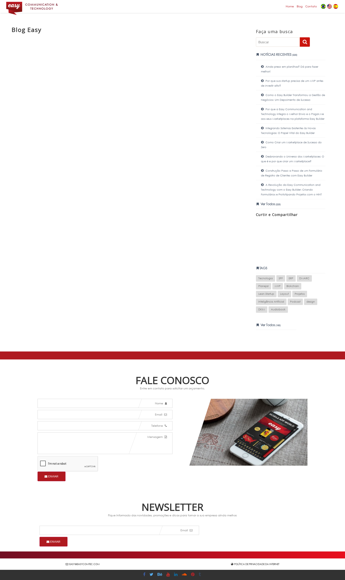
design (310, 301)
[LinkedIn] (176, 575)
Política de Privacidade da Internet (256, 564)
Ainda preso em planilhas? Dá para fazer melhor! (289, 69)
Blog (299, 6)
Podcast (295, 301)
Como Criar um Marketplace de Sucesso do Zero (291, 145)
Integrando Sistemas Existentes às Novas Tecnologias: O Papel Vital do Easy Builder (288, 131)
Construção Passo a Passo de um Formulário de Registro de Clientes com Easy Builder (291, 173)
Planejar (263, 286)
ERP (291, 278)
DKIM (261, 309)
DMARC (304, 278)
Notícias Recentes (278, 54)
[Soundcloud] (185, 575)
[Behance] (160, 575)
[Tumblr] (200, 575)
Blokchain (293, 286)
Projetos (300, 294)
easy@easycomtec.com (84, 564)
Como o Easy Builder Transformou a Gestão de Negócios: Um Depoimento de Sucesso (293, 97)
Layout (284, 294)
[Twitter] (152, 575)
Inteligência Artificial (271, 301)
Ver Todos (270, 204)
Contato (311, 6)
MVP (278, 286)
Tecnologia (265, 278)
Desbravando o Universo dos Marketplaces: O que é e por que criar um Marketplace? (292, 159)
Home (290, 6)
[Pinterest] (193, 575)
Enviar (52, 476)
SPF (281, 278)
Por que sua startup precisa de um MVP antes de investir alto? (292, 83)
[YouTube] (168, 575)
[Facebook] (144, 575)
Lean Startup (266, 294)
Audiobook (278, 309)
